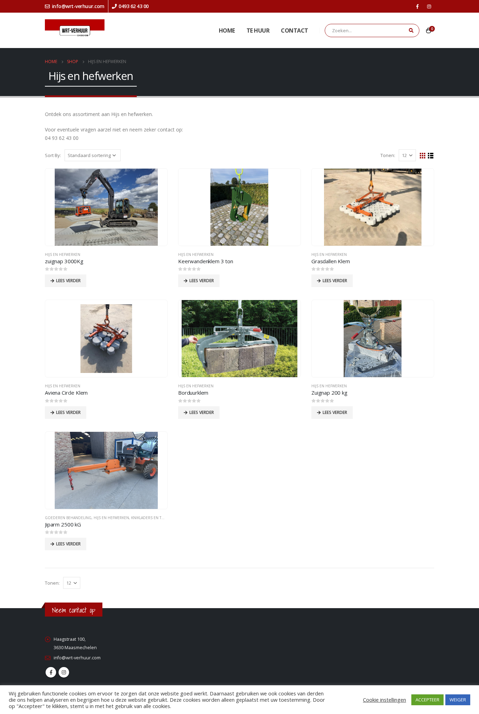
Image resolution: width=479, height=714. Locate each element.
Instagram (64, 672)
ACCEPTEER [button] (427, 699)
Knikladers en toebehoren (157, 517)
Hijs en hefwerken (62, 254)
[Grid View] (422, 155)
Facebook (51, 672)
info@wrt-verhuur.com (78, 6)
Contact (294, 30)
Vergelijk (155, 180)
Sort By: (53, 155)
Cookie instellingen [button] (384, 699)
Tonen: (387, 155)
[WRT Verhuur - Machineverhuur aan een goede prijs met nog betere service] (74, 30)
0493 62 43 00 (134, 6)
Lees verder (68, 281)
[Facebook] (417, 6)
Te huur (258, 30)
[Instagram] (429, 6)
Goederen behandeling (68, 517)
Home (227, 30)
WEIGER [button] (458, 699)
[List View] (430, 155)
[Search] (410, 31)
